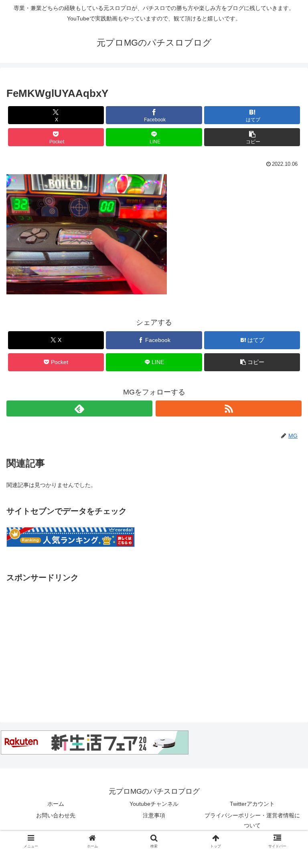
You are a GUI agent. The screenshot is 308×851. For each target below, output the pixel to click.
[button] (252, 137)
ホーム (55, 804)
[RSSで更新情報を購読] (229, 408)
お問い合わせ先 (55, 815)
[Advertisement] (154, 641)
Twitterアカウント (252, 804)
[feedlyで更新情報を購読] (79, 408)
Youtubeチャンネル (154, 804)
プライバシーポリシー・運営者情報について (252, 820)
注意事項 (154, 815)
